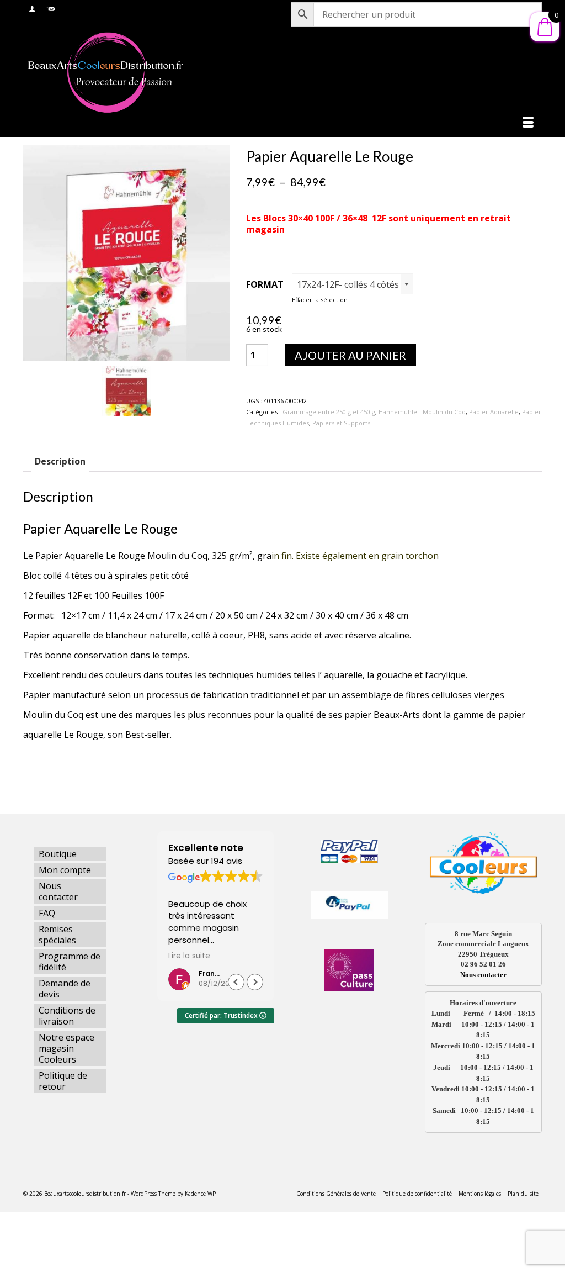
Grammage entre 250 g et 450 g (328, 412)
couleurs (122, 675)
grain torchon (411, 556)
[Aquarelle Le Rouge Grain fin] (126, 390)
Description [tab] (60, 461)
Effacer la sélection (320, 299)
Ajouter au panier (350, 355)
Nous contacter (483, 974)
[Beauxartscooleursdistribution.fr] (104, 72)
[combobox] (352, 283)
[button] (255, 982)
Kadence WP (200, 1193)
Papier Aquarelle (494, 412)
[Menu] (528, 123)
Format (265, 284)
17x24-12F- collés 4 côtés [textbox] (348, 284)
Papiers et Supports (341, 423)
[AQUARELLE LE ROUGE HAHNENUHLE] (126, 252)
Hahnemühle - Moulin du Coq (422, 412)
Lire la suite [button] (189, 956)
